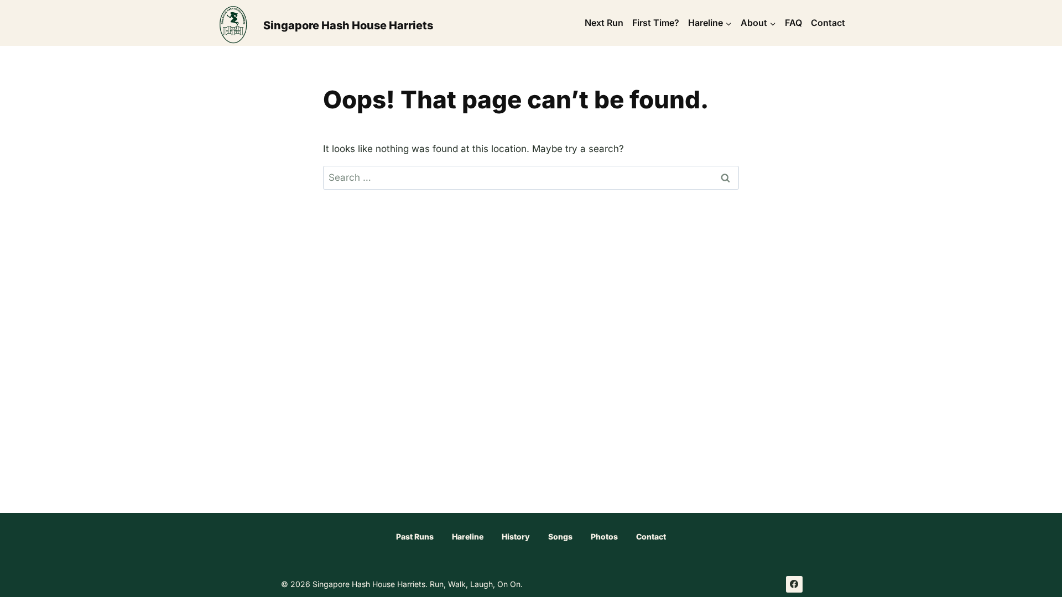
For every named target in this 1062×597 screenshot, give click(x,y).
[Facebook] (794, 584)
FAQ (793, 22)
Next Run (604, 22)
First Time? (655, 22)
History (516, 536)
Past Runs (415, 536)
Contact (828, 22)
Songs (560, 536)
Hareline (467, 536)
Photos (604, 536)
